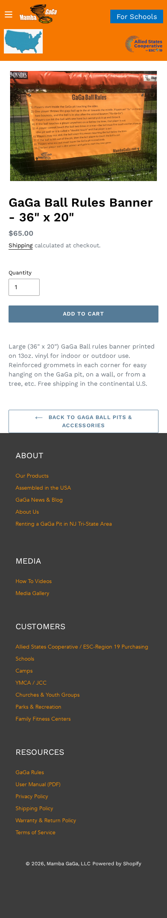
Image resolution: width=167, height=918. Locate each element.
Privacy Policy (32, 796)
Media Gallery (32, 593)
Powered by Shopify (116, 863)
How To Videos (34, 581)
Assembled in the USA (43, 488)
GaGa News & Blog (39, 500)
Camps (24, 671)
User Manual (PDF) (38, 784)
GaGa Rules (30, 772)
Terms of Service (36, 832)
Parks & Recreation (38, 707)
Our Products (32, 476)
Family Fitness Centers (43, 719)
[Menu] (8, 13)
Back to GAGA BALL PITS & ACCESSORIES (89, 421)
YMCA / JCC (31, 683)
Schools (25, 659)
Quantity (20, 272)
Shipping (21, 245)
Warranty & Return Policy (46, 820)
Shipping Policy (34, 808)
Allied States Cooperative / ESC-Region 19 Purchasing (82, 647)
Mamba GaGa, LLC (68, 863)
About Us (27, 512)
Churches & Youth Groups (48, 695)
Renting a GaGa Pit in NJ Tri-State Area (64, 524)
